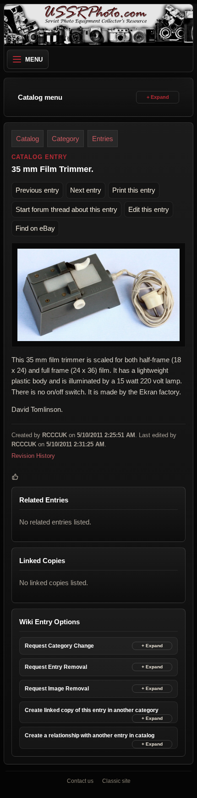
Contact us (80, 781)
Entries (102, 138)
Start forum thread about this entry (66, 209)
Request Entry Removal (56, 667)
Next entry (85, 190)
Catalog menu (40, 97)
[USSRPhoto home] (98, 25)
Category (65, 138)
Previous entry (37, 190)
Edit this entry (148, 209)
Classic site (116, 781)
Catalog (27, 138)
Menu (34, 59)
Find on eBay (35, 228)
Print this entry (133, 190)
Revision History (33, 456)
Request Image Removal (57, 688)
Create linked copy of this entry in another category (92, 710)
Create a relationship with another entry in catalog (89, 735)
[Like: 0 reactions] (15, 476)
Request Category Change (59, 646)
